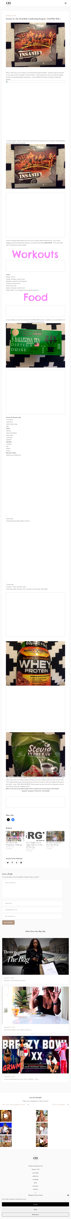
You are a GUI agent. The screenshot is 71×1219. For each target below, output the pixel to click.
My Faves (35, 1186)
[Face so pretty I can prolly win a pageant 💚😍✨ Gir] (6, 1141)
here (50, 240)
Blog (35, 1182)
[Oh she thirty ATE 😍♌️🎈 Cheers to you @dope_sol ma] (6, 1116)
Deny (35, 1209)
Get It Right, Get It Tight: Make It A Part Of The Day (34, 844)
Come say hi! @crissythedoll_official (13, 1104)
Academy (35, 1179)
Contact (35, 1189)
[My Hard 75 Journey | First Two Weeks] (55, 836)
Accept (35, 1204)
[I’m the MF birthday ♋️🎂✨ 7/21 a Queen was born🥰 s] (42, 1116)
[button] (68, 1195)
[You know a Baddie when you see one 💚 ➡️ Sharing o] (6, 1128)
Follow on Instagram (58, 1104)
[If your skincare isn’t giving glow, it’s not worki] (42, 1128)
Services (35, 1176)
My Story (36, 1173)
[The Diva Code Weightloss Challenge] (15, 836)
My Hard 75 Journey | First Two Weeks (54, 843)
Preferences (35, 1214)
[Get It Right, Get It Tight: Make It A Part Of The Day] (35, 836)
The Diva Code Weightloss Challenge (14, 843)
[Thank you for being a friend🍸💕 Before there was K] (42, 1141)
